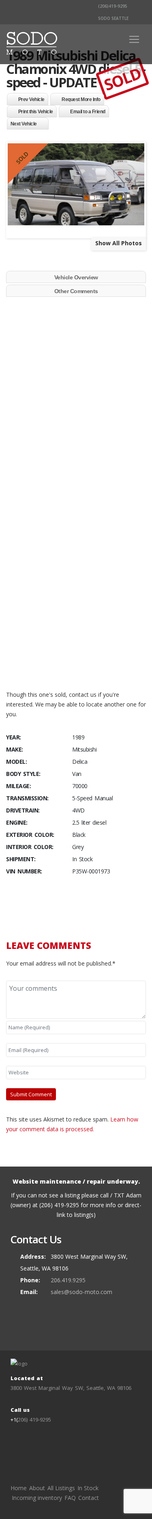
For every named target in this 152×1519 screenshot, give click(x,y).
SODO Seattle (112, 18)
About (37, 1488)
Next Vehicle (24, 124)
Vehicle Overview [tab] (76, 277)
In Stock (87, 1488)
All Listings (61, 1488)
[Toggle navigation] (134, 39)
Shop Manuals (41, 677)
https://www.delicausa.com (57, 667)
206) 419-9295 (34, 1419)
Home (19, 1488)
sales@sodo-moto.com (81, 1292)
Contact (88, 1498)
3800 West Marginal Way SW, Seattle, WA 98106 (71, 1388)
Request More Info (81, 99)
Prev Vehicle (31, 99)
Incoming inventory (37, 1498)
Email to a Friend (87, 112)
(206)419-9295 (112, 6)
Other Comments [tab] (76, 291)
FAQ (70, 1498)
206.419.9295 (68, 1280)
